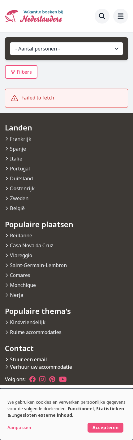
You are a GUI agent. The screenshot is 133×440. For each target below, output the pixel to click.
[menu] (120, 16)
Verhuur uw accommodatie (41, 366)
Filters (24, 71)
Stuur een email (28, 359)
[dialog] (66, 414)
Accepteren (105, 427)
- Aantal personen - (37, 48)
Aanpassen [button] (19, 427)
